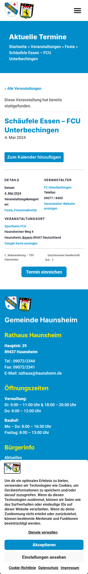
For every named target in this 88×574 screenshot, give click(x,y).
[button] (78, 10)
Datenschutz (48, 568)
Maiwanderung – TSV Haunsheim (19, 257)
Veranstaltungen (46, 46)
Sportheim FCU (15, 226)
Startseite (18, 46)
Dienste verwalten (43, 532)
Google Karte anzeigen (21, 243)
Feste (70, 46)
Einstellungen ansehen (44, 557)
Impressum (70, 568)
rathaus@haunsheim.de (40, 373)
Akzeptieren (44, 544)
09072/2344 (24, 361)
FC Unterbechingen (58, 187)
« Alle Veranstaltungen (23, 88)
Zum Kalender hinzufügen (34, 157)
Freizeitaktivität (25, 210)
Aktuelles (13, 457)
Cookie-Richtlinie (22, 568)
